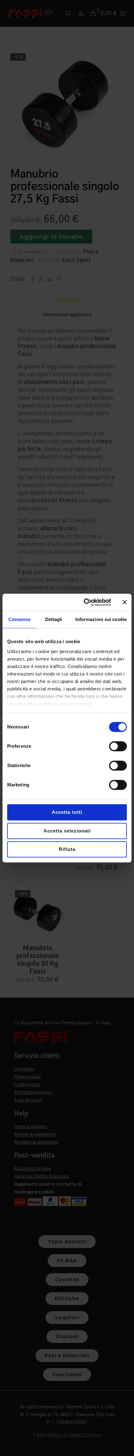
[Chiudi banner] (124, 602)
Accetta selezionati (67, 830)
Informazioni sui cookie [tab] (101, 619)
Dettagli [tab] (53, 619)
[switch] (118, 746)
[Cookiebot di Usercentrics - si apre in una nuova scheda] (84, 602)
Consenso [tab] (19, 619)
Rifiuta (67, 849)
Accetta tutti (67, 812)
